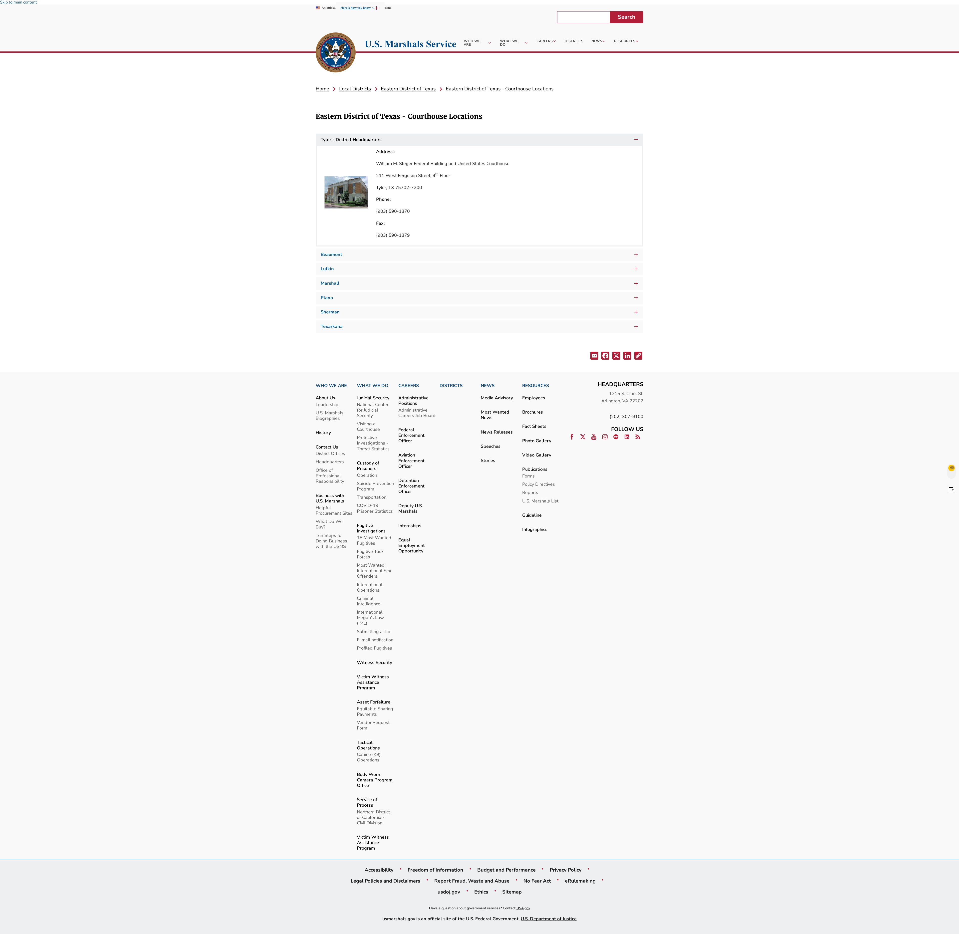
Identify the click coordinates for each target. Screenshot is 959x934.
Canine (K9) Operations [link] (369, 757)
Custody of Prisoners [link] (368, 465)
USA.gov (523, 908)
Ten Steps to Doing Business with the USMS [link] (331, 540)
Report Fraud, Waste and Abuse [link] (471, 880)
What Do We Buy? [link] (329, 524)
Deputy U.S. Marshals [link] (410, 508)
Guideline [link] (532, 515)
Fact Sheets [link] (534, 426)
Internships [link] (409, 525)
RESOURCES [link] (535, 386)
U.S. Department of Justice (549, 919)
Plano (327, 298)
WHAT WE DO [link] (372, 386)
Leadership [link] (327, 404)
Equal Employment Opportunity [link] (411, 545)
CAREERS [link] (408, 386)
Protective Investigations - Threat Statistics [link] (373, 443)
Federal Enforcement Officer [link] (411, 435)
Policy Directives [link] (538, 484)
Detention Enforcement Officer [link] (411, 485)
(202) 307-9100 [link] (626, 416)
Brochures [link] (532, 412)
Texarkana (332, 326)
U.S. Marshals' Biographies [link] (330, 415)
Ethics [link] (481, 891)
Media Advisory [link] (497, 398)
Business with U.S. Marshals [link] (330, 498)
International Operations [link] (369, 587)
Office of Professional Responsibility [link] (330, 475)
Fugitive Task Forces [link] (370, 554)
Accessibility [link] (379, 869)
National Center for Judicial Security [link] (372, 410)
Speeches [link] (490, 446)
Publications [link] (534, 469)
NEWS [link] (487, 386)
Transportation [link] (371, 497)
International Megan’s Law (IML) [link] (370, 617)
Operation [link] (367, 475)
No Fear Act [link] (537, 880)
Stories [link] (488, 460)
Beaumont (331, 254)
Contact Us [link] (327, 447)
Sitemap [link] (512, 891)
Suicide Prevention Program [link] (375, 486)
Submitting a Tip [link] (373, 631)
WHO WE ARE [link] (331, 386)
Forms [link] (528, 476)
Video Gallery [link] (536, 455)
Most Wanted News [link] (495, 415)
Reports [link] (530, 492)
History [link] (323, 432)
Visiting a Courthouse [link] (368, 426)
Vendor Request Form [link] (373, 725)
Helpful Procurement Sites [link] (334, 510)
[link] (336, 53)
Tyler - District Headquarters (351, 140)
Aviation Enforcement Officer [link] (411, 460)
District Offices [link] (330, 453)
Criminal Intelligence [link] (368, 601)
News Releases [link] (497, 432)
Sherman (330, 312)
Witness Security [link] (374, 662)
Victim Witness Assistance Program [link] (373, 682)
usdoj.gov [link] (449, 891)
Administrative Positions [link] (413, 400)
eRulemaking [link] (580, 880)
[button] (593, 356)
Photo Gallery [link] (536, 441)
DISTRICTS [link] (451, 386)
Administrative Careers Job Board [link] (417, 413)
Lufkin (327, 269)
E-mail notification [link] (375, 640)
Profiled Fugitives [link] (374, 648)
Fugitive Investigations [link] (371, 528)
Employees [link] (533, 398)
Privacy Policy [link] (566, 869)
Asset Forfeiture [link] (373, 702)
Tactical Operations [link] (368, 745)
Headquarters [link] (330, 462)
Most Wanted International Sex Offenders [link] (374, 570)
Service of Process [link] (367, 802)
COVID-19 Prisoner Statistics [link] (375, 508)
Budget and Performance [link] (506, 869)
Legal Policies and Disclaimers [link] (385, 880)
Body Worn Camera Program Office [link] (375, 779)
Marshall (330, 283)
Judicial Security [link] (373, 398)
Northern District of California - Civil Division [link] (373, 817)
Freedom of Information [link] (435, 869)
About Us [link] (325, 398)
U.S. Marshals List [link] (540, 501)
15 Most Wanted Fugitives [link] (374, 540)
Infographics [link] (534, 529)
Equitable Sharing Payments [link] (375, 711)
